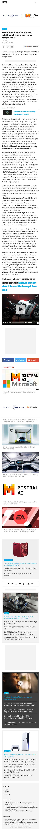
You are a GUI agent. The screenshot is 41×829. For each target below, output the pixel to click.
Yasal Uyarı (7, 794)
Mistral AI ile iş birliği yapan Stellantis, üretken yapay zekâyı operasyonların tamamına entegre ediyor (20, 420)
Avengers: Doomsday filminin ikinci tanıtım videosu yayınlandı (18, 698)
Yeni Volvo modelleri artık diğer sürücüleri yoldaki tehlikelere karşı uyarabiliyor (20, 638)
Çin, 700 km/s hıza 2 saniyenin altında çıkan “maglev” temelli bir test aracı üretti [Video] (18, 711)
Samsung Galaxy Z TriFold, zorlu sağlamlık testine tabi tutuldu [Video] (20, 723)
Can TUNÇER (5, 41)
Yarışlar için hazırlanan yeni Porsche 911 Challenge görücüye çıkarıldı (20, 623)
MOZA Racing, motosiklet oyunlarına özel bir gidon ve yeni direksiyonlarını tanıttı (18, 617)
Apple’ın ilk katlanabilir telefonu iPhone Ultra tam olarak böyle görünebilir (20, 564)
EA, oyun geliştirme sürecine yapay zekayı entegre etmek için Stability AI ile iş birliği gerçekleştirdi (19, 530)
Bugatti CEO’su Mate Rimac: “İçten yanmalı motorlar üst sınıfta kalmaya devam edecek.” (18, 633)
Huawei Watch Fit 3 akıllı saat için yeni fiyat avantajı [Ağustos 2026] (18, 776)
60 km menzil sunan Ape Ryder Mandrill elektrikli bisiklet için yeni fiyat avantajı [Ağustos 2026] (20, 761)
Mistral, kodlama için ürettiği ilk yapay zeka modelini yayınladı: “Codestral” (20, 503)
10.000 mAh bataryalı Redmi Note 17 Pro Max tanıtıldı (18, 811)
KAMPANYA (7, 751)
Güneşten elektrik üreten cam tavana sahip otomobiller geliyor (21, 806)
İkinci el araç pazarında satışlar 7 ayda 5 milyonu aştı (20, 628)
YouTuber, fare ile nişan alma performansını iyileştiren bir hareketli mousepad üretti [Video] (19, 704)
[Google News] (31, 46)
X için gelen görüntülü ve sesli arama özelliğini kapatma (19, 824)
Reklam (7, 791)
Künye (6, 789)
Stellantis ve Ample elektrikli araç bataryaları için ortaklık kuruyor (19, 448)
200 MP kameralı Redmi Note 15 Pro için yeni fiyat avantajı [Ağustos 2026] (20, 771)
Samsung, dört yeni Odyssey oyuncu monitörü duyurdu (19, 574)
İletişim (6, 793)
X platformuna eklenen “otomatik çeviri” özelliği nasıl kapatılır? (21, 819)
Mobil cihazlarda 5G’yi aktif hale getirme (15, 821)
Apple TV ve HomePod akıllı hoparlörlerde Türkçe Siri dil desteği (21, 822)
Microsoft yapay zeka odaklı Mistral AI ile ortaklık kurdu (19, 393)
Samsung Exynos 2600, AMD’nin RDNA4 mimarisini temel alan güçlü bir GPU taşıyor (18, 717)
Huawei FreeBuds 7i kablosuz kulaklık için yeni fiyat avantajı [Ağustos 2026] (19, 766)
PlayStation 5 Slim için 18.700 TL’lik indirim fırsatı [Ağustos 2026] (20, 569)
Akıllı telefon (8, 560)
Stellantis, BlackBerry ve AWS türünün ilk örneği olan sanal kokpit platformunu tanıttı (20, 475)
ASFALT (4, 29)
